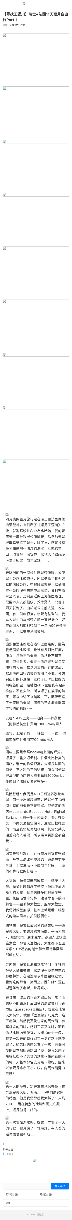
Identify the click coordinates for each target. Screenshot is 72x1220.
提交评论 (60, 1186)
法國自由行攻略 (17, 25)
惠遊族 (36, 4)
